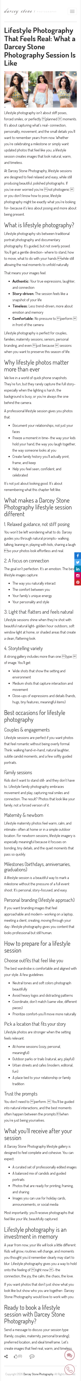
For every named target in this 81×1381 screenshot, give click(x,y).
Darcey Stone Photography (38, 1374)
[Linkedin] (77, 569)
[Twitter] (77, 562)
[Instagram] (77, 575)
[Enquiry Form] (69, 1355)
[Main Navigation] (72, 11)
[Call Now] (69, 1369)
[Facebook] (77, 555)
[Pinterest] (77, 582)
